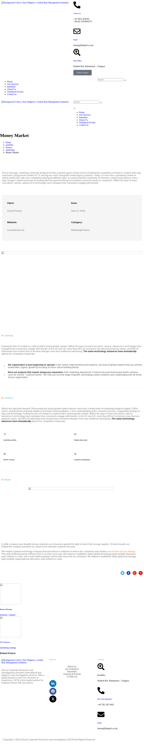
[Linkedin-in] (52, 683)
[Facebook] (52, 691)
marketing (10, 150)
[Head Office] (76, 52)
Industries (11, 86)
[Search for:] (110, 79)
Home (10, 81)
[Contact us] (76, 4)
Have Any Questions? (104, 699)
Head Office (77, 61)
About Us (11, 89)
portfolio (9, 145)
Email (75, 40)
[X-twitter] (52, 698)
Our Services (13, 84)
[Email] (76, 31)
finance (9, 147)
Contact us (77, 13)
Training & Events (15, 92)
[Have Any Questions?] (100, 690)
